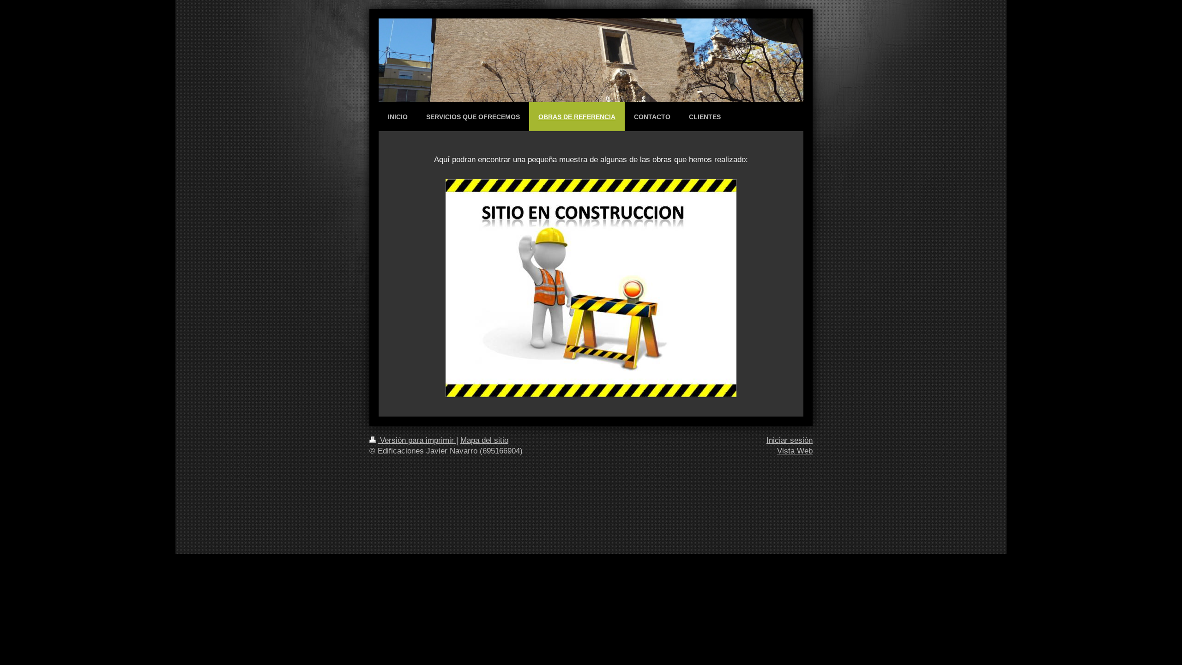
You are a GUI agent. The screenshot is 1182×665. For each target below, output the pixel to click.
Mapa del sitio (484, 440)
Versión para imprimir (417, 440)
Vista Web (795, 451)
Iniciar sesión (789, 440)
